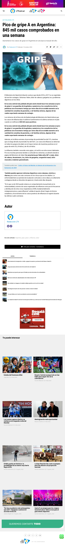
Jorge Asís (6, 377)
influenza (32, 238)
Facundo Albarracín (39, 380)
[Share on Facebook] (47, 46)
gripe (23, 238)
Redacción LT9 (13, 47)
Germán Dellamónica (9, 469)
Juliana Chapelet (8, 513)
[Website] (11, 226)
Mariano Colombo (39, 421)
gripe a (27, 238)
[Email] (8, 226)
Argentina (18, 238)
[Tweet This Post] (50, 46)
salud (37, 238)
